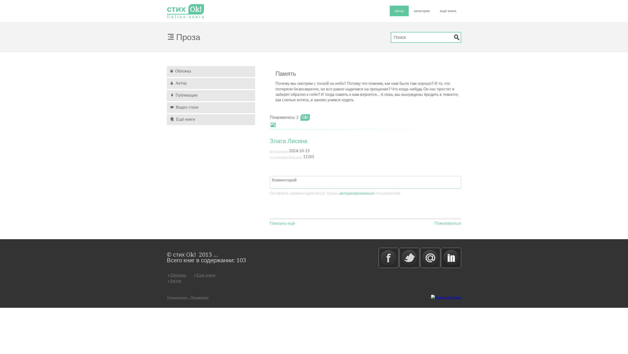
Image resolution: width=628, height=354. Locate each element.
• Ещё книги (204, 275)
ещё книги (448, 11)
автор (399, 11)
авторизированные (356, 193)
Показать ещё (282, 223)
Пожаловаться (447, 223)
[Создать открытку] (273, 126)
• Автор (174, 281)
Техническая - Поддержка (188, 297)
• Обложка (177, 275)
